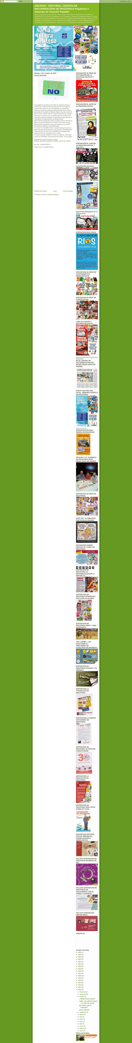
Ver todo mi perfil (90, 1037)
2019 (79, 968)
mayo (81, 1021)
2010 (79, 989)
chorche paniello (92, 1035)
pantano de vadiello (65, 141)
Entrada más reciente (40, 191)
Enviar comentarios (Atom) (50, 194)
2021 (79, 964)
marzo (82, 1026)
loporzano (43, 141)
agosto (82, 1014)
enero (81, 1030)
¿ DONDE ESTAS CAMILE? (87, 999)
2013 (79, 982)
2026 (79, 952)
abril (81, 1024)
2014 (79, 980)
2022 (79, 961)
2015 (79, 978)
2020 (79, 966)
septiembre (83, 1012)
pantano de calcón (52, 141)
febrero (82, 1028)
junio (81, 1019)
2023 (79, 959)
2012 (79, 985)
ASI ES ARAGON (84, 1010)
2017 (79, 973)
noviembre (83, 994)
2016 (79, 975)
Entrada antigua (68, 191)
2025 (79, 954)
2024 (79, 957)
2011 (79, 987)
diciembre (83, 992)
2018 (79, 971)
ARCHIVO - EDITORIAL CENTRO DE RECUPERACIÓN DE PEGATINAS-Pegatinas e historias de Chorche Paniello (61, 8)
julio (81, 1017)
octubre (82, 996)
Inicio (55, 191)
